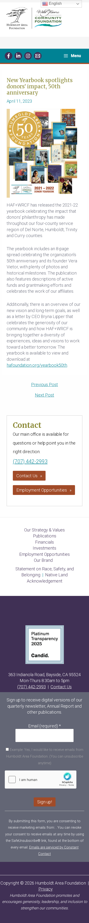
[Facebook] (8, 56)
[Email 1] (38, 56)
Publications (44, 535)
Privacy (45, 888)
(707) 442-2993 (30, 461)
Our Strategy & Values (44, 529)
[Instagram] (28, 56)
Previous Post (44, 384)
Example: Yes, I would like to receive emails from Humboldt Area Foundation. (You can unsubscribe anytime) (45, 756)
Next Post (44, 395)
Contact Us (26, 475)
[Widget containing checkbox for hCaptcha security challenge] (40, 779)
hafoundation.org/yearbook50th (37, 365)
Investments (44, 548)
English (55, 3)
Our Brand (43, 560)
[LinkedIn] (18, 56)
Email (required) (44, 725)
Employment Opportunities (41, 490)
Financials (44, 542)
